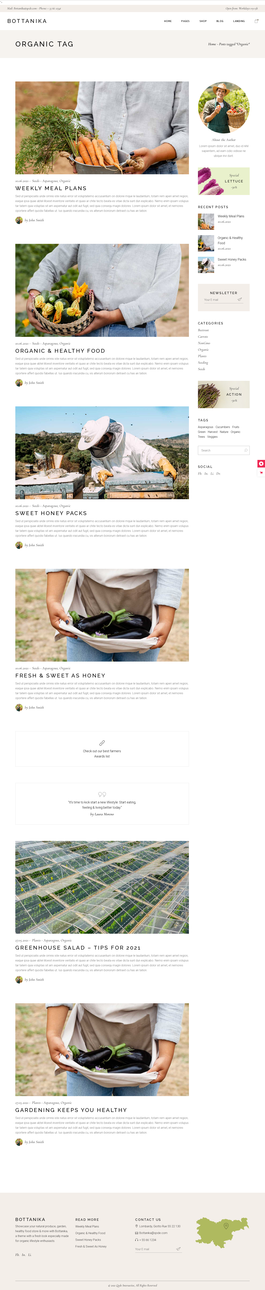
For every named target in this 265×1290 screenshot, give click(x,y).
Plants (36, 940)
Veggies (212, 436)
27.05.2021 (21, 940)
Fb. (200, 473)
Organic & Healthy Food (60, 351)
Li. (212, 473)
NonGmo (204, 343)
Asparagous (50, 181)
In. (206, 473)
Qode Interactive (125, 1285)
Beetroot (203, 330)
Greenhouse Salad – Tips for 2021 (78, 948)
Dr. (218, 473)
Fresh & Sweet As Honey (60, 675)
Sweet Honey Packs (51, 513)
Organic (64, 181)
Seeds (35, 181)
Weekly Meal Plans (51, 188)
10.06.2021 (21, 181)
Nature (224, 432)
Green (202, 432)
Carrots (203, 336)
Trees (201, 436)
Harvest (213, 432)
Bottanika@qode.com (25, 8)
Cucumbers (223, 427)
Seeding (203, 362)
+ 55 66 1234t (54, 8)
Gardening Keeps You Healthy (71, 1110)
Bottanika (27, 21)
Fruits (235, 427)
